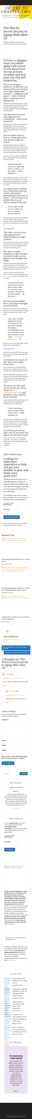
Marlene (13, 691)
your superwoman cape (12, 391)
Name (4, 740)
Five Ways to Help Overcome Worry (17, 652)
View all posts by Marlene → (11, 639)
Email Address (8, 504)
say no (7, 276)
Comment (5, 719)
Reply (4, 685)
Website (4, 750)
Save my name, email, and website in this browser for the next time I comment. (14, 757)
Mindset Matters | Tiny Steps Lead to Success (15, 647)
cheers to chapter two (16, 10)
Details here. (12, 960)
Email (4, 745)
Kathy (9, 674)
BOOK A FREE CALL (10, 906)
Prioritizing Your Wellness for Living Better (19, 981)
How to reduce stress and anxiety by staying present (19, 1029)
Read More (16, 808)
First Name (6, 509)
